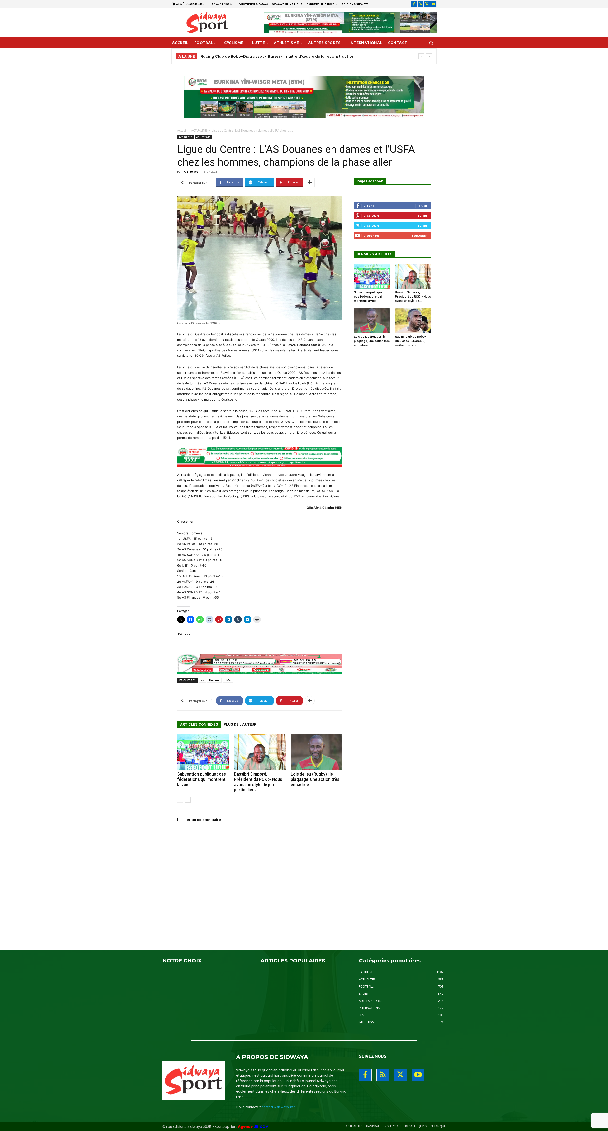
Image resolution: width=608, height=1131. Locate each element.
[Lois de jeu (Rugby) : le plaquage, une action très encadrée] (316, 752)
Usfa (228, 680)
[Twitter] (427, 4)
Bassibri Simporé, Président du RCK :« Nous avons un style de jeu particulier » (258, 781)
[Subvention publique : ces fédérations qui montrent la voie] (203, 752)
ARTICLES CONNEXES (199, 724)
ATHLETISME (203, 137)
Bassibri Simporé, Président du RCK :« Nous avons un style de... (413, 296)
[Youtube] (433, 4)
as (202, 680)
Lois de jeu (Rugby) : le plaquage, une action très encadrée (315, 779)
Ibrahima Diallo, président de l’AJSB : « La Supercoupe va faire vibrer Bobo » (272, 56)
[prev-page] (180, 800)
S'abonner (420, 235)
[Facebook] (414, 4)
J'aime (423, 205)
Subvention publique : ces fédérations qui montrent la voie (201, 779)
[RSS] (420, 4)
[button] (431, 42)
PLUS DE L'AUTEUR (240, 724)
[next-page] (188, 800)
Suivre (423, 215)
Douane (214, 680)
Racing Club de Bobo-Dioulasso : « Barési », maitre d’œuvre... (410, 341)
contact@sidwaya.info (278, 1107)
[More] (310, 182)
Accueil (182, 130)
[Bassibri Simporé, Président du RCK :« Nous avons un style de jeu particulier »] (260, 752)
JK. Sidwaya (191, 171)
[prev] (421, 56)
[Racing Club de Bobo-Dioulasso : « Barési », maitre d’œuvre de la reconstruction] (413, 320)
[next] (429, 56)
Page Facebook (370, 181)
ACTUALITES (199, 130)
